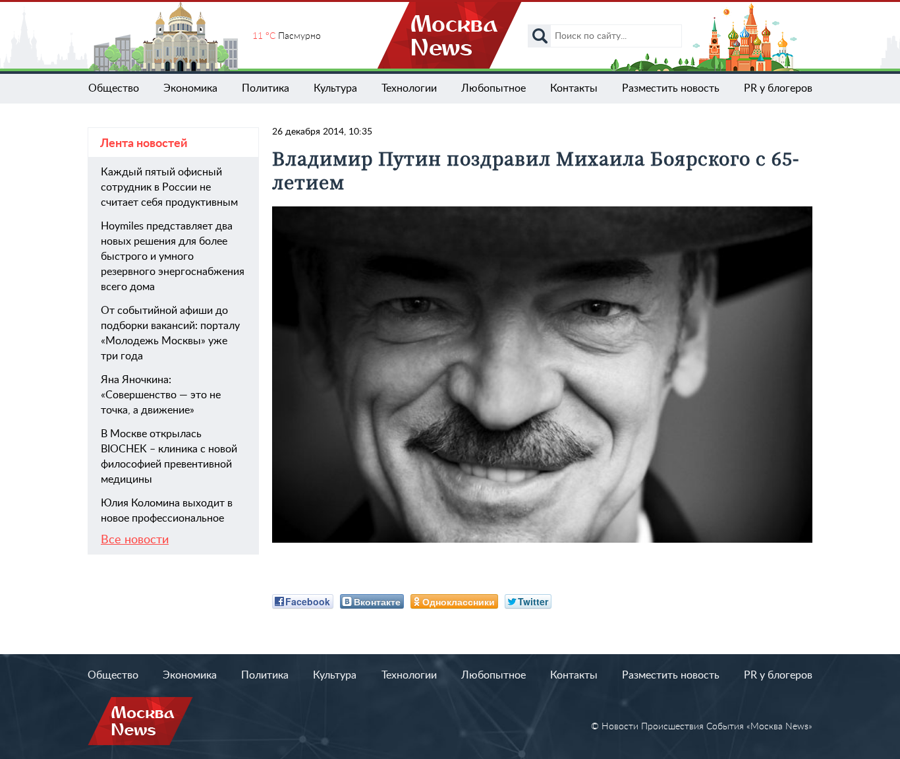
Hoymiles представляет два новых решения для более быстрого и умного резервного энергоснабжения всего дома (172, 256)
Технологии (409, 88)
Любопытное (493, 88)
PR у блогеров (778, 88)
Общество (113, 88)
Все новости (135, 540)
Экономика (190, 88)
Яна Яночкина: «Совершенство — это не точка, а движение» (161, 395)
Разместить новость (670, 88)
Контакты (574, 88)
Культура (335, 88)
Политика (265, 88)
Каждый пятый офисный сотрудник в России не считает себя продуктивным (169, 187)
